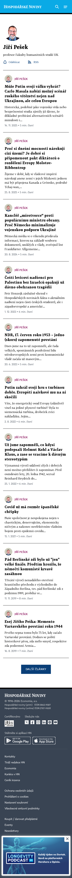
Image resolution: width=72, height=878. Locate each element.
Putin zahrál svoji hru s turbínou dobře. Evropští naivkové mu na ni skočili (35, 392)
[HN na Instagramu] (38, 722)
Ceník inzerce (12, 780)
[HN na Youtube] (55, 722)
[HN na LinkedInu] (44, 722)
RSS (36, 62)
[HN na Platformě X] (27, 722)
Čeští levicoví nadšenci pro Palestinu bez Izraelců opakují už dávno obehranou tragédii (34, 282)
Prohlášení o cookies (16, 796)
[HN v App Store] (43, 740)
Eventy (9, 825)
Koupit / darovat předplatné (21, 819)
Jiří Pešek (21, 78)
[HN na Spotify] (50, 722)
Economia (10, 768)
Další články (36, 669)
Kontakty (10, 756)
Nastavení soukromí (16, 802)
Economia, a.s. (29, 701)
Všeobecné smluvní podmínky (22, 808)
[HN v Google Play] (18, 740)
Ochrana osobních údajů (19, 791)
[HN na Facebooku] (32, 722)
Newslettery (12, 831)
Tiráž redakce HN (15, 762)
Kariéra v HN (12, 774)
